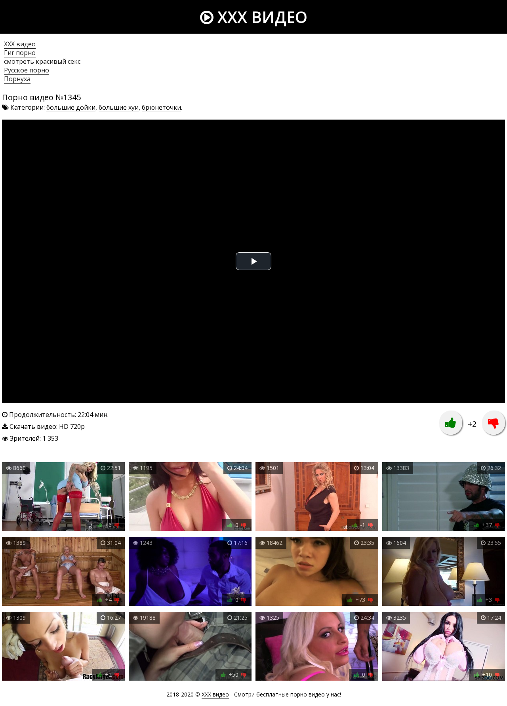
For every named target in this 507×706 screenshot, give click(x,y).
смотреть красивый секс (42, 61)
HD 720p (72, 426)
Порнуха (17, 78)
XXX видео (260, 17)
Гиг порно (20, 52)
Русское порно (26, 70)
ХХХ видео (20, 44)
